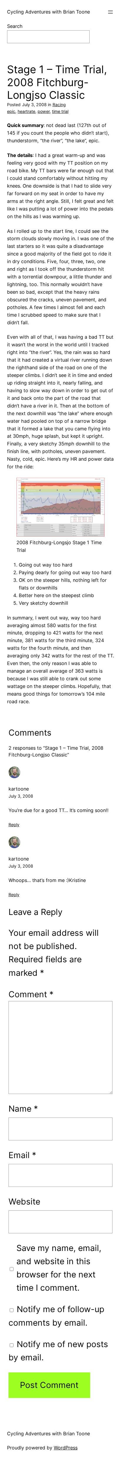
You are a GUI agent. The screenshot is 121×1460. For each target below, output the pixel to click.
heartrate (26, 111)
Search (15, 26)
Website (24, 1202)
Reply (14, 824)
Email (22, 1155)
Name (23, 1109)
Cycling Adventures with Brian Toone (48, 12)
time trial (60, 111)
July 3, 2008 (21, 796)
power (44, 111)
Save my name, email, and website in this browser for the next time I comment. (58, 1268)
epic (11, 111)
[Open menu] (110, 12)
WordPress (66, 1448)
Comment (31, 994)
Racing (59, 104)
